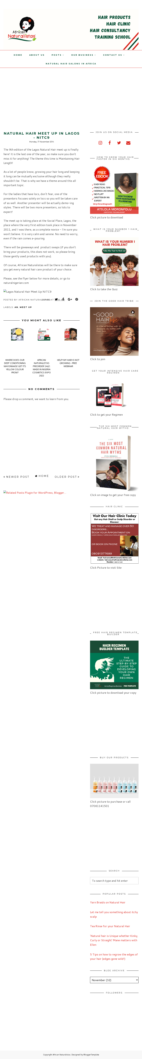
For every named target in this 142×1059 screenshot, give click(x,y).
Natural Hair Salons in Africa (71, 63)
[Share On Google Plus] (70, 299)
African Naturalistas (61, 1054)
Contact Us (112, 55)
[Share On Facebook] (63, 299)
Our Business (82, 55)
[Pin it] (76, 299)
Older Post (66, 476)
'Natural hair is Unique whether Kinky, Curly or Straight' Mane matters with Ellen (114, 940)
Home (18, 55)
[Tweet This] (56, 299)
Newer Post (17, 476)
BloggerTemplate (91, 1054)
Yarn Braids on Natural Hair (107, 902)
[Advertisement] (29, 92)
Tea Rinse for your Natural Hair (110, 926)
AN (16, 307)
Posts (57, 55)
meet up (26, 307)
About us (37, 55)
